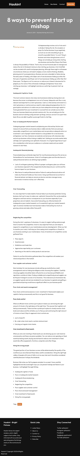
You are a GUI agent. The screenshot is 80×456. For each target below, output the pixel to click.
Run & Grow (50, 32)
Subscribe (71, 4)
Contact (62, 4)
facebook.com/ (62, 435)
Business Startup (41, 32)
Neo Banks (53, 4)
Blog (19, 404)
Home (46, 4)
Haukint (3, 451)
